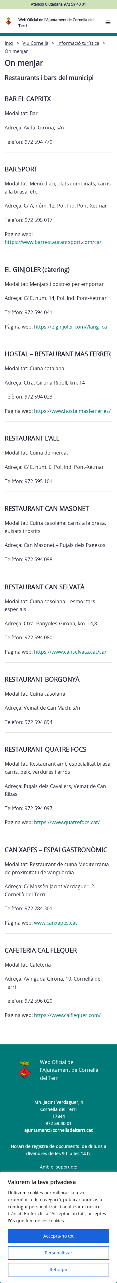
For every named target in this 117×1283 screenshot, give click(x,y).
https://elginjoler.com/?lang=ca (70, 326)
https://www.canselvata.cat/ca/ (70, 651)
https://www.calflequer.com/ (67, 1015)
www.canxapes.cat (55, 922)
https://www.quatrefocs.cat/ (67, 822)
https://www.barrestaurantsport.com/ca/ (53, 242)
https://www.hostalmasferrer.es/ (72, 411)
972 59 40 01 (59, 1123)
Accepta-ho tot (58, 1236)
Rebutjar (59, 1269)
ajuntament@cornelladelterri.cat (58, 1130)
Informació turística (78, 43)
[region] (58, 1227)
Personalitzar (58, 1253)
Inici (9, 43)
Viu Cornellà (35, 43)
